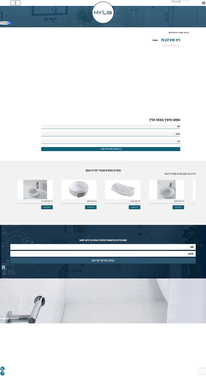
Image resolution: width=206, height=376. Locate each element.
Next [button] (27, 65)
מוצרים (181, 33)
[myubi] (103, 12)
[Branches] (13, 3)
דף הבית (186, 33)
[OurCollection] (18, 3)
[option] (103, 69)
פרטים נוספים (185, 207)
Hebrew (175, 1)
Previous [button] (179, 65)
